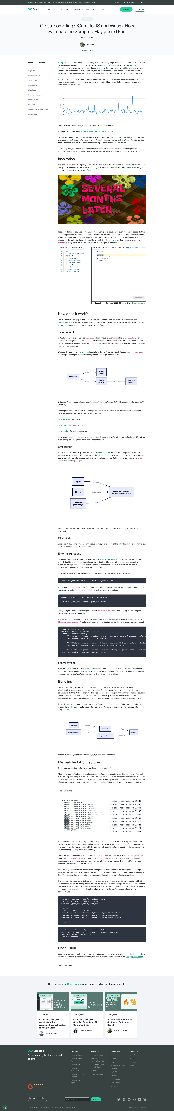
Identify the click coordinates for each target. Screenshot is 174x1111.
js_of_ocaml (85, 352)
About (132, 1055)
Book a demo (115, 1083)
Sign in (117, 2)
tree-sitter (65, 431)
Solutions (64, 9)
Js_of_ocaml (33, 80)
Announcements (45, 995)
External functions (35, 95)
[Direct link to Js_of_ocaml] (76, 332)
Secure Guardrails (97, 1074)
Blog (112, 1062)
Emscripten (32, 85)
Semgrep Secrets (76, 1065)
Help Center (114, 1086)
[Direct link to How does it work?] (90, 314)
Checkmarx (86, 2)
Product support (129, 2)
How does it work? (35, 76)
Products (51, 9)
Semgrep (62, 63)
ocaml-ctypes (33, 100)
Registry (113, 1072)
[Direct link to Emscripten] (74, 446)
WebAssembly (64, 322)
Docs (112, 1055)
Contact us (142, 2)
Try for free (140, 9)
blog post (126, 165)
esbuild (66, 710)
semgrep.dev (109, 65)
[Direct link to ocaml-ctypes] (77, 662)
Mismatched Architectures (38, 109)
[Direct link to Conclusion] (78, 948)
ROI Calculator (115, 1079)
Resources (77, 9)
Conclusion (32, 114)
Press (132, 1066)
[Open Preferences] (4, 1107)
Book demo (126, 9)
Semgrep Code (76, 1055)
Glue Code (32, 90)
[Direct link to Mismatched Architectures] (103, 762)
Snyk (93, 2)
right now (116, 240)
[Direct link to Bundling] (74, 681)
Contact (133, 1062)
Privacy (143, 1107)
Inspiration (32, 71)
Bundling (31, 105)
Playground (114, 1075)
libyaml (64, 419)
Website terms (133, 1107)
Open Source (87, 18)
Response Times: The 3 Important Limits (96, 131)
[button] (56, 9)
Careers (133, 1058)
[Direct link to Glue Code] (73, 538)
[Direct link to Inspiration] (77, 159)
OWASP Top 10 (96, 1071)
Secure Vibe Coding (98, 1055)
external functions (107, 559)
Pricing (101, 9)
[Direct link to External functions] (83, 553)
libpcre (64, 425)
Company (90, 9)
